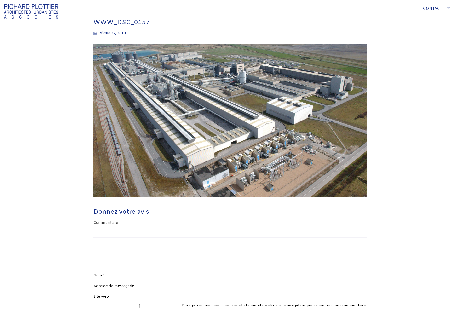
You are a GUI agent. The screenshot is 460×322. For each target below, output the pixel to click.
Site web (101, 296)
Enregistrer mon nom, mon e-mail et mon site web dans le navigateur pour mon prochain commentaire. (274, 305)
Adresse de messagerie (115, 286)
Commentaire (105, 222)
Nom (99, 275)
